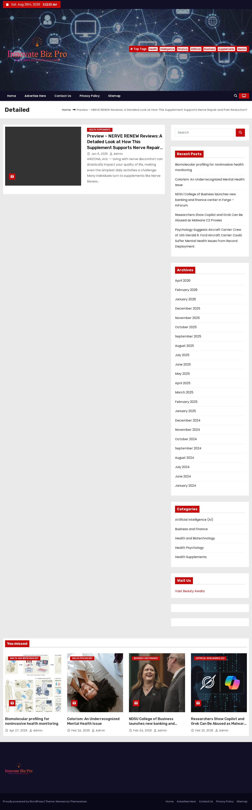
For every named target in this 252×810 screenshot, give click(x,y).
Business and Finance (191, 529)
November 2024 (187, 429)
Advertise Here (35, 96)
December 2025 (187, 308)
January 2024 (185, 485)
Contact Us (63, 96)
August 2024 (184, 457)
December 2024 (187, 420)
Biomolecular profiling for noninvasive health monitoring (31, 721)
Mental (242, 49)
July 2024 (182, 467)
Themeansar (78, 801)
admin (118, 154)
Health (153, 49)
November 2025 (187, 318)
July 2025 (182, 355)
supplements (226, 49)
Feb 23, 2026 (204, 730)
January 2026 (185, 299)
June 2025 (183, 364)
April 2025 (182, 383)
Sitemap (114, 96)
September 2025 (188, 336)
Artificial (196, 49)
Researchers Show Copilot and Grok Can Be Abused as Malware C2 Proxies (218, 723)
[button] (235, 95)
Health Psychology (189, 547)
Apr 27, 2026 (18, 730)
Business (209, 49)
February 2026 (186, 290)
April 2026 (182, 280)
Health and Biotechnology (195, 538)
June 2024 (183, 476)
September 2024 (188, 448)
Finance (182, 49)
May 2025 (182, 373)
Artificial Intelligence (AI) (194, 519)
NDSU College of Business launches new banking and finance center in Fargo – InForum (205, 200)
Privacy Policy (90, 96)
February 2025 (186, 402)
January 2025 (185, 411)
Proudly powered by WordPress (23, 801)
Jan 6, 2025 (100, 154)
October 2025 (186, 327)
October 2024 (186, 439)
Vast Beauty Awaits (190, 591)
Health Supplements (99, 129)
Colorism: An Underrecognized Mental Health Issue (93, 721)
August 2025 (184, 346)
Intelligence (167, 49)
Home (11, 96)
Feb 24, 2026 (81, 730)
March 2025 (184, 392)
